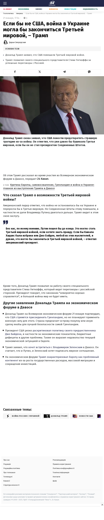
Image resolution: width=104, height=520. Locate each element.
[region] (52, 513)
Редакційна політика (11, 468)
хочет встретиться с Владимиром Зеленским (55, 347)
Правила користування (62, 464)
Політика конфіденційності (63, 468)
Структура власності (11, 485)
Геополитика (8, 13)
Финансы (53, 9)
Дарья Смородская (17, 42)
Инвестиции (70, 9)
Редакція (7, 464)
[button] (15, 71)
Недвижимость (90, 9)
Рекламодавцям (59, 460)
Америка (19, 13)
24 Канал (7, 9)
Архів (55, 481)
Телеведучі (7, 477)
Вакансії (6, 481)
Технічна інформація (61, 472)
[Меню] (5, 3)
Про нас (6, 460)
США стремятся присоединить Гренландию (36, 317)
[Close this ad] (102, 505)
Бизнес (39, 9)
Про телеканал (9, 472)
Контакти (56, 477)
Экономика (23, 9)
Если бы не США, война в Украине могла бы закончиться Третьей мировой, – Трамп (59, 13)
